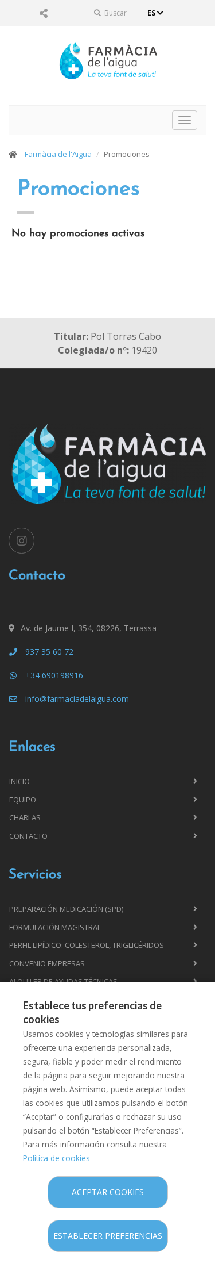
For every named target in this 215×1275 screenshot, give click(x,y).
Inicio (19, 781)
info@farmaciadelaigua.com (76, 698)
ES (152, 13)
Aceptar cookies (108, 1191)
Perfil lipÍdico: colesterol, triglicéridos (86, 945)
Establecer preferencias (107, 1235)
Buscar (115, 13)
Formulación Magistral (55, 927)
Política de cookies (56, 1158)
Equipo (22, 799)
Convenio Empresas (47, 963)
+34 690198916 (53, 675)
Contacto (28, 836)
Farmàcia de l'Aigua (58, 154)
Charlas (25, 817)
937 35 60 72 (48, 651)
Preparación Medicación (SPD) (66, 909)
